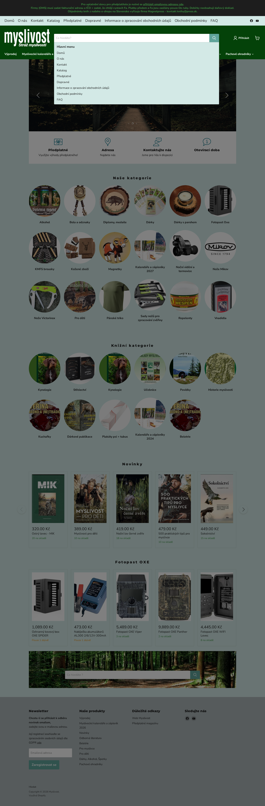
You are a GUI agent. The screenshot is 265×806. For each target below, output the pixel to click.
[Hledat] (214, 38)
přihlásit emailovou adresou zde (163, 4)
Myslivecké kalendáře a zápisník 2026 (47, 54)
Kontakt (37, 21)
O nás (22, 21)
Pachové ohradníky (238, 54)
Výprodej (11, 54)
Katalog (53, 21)
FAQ (214, 21)
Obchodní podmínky (191, 21)
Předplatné (72, 21)
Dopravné (93, 21)
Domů (9, 21)
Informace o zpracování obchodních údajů (138, 21)
